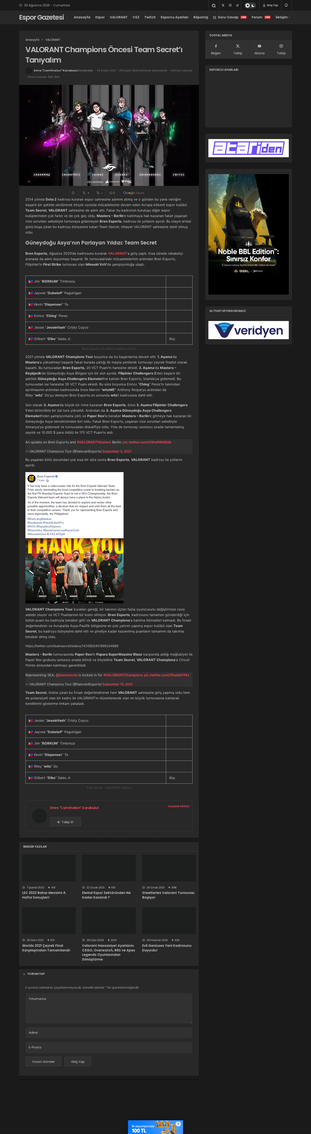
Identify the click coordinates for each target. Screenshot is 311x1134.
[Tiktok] (237, 5)
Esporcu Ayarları (174, 17)
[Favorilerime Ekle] (73, 193)
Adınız (33, 1032)
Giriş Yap (272, 5)
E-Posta (35, 1047)
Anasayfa (82, 17)
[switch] (250, 5)
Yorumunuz (37, 998)
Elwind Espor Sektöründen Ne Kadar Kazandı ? (106, 895)
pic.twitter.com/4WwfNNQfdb (147, 442)
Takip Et (68, 822)
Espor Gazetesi (41, 17)
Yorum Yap (36, 974)
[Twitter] (223, 5)
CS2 (136, 17)
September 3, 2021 (116, 451)
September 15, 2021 (117, 684)
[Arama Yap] (214, 6)
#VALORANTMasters (94, 442)
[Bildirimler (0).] (286, 5)
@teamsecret (66, 675)
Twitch (150, 17)
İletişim (282, 17)
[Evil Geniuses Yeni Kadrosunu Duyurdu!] (169, 920)
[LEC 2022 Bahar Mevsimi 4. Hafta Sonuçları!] (49, 868)
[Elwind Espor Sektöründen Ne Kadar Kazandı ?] (109, 868)
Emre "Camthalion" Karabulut (56, 70)
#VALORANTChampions (123, 675)
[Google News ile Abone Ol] (134, 193)
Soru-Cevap (232, 17)
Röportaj (200, 17)
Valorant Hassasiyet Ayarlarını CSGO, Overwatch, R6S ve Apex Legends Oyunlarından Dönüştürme (108, 952)
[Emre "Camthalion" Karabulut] (41, 816)
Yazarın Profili (179, 806)
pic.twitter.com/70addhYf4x (166, 675)
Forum (261, 17)
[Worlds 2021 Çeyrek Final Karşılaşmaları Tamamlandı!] (49, 920)
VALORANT (119, 17)
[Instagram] (230, 5)
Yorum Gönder (43, 1061)
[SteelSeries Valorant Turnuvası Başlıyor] (169, 868)
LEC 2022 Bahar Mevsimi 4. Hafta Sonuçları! (44, 895)
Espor (100, 17)
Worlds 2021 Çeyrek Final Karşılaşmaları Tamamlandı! (46, 947)
